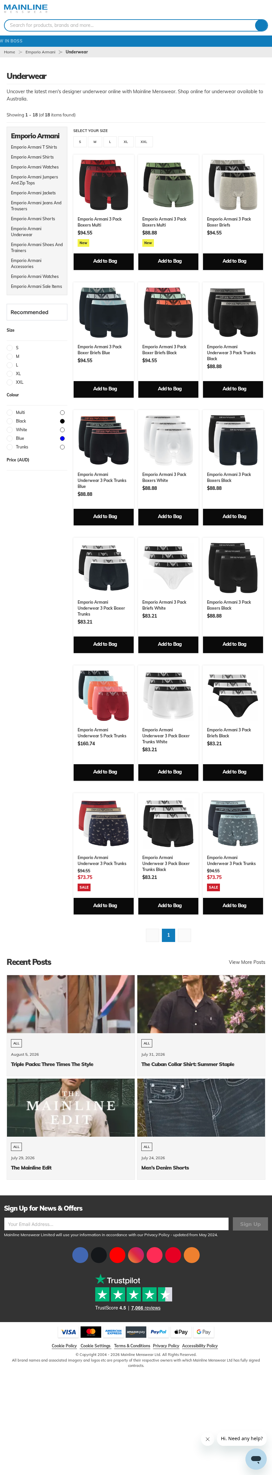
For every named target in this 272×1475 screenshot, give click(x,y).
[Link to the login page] (245, 10)
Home (9, 51)
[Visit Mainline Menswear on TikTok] (155, 1255)
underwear (77, 51)
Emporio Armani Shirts (32, 157)
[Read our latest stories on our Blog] (192, 1255)
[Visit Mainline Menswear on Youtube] (117, 1255)
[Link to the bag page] (235, 10)
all (16, 1043)
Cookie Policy (64, 1345)
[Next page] (184, 935)
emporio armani (40, 51)
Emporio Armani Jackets (33, 192)
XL (126, 142)
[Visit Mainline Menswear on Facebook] (80, 1255)
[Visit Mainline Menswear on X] (99, 1255)
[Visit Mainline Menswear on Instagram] (136, 1255)
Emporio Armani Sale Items (36, 286)
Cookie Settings (95, 1345)
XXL (144, 142)
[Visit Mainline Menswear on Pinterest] (173, 1255)
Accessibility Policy (200, 1345)
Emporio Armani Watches (35, 167)
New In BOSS (136, 40)
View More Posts (247, 962)
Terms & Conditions (132, 1345)
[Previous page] (152, 935)
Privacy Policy (157, 1234)
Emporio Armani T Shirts (34, 147)
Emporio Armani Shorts (33, 218)
